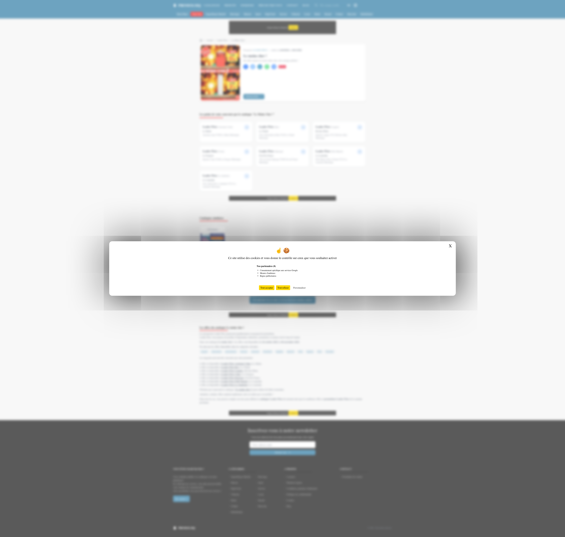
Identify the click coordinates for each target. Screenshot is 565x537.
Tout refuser (283, 287)
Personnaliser (299, 287)
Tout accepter (266, 287)
